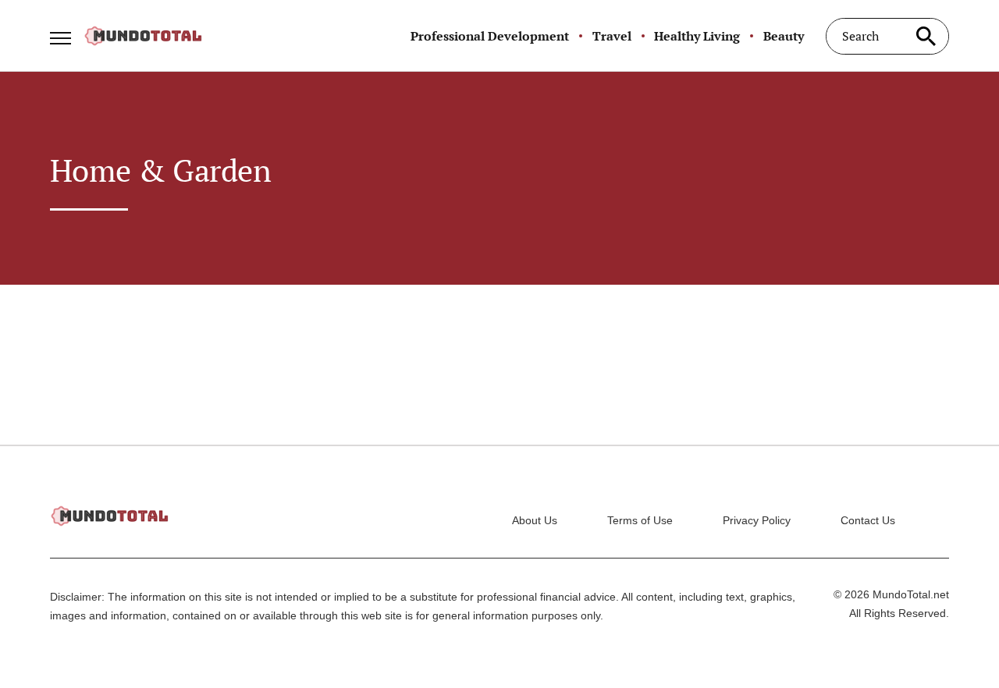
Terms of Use (640, 520)
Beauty (783, 36)
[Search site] (925, 36)
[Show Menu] (60, 34)
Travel (611, 36)
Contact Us (868, 520)
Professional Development (490, 36)
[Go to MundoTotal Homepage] (143, 36)
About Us (534, 520)
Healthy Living (697, 36)
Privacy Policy (757, 520)
